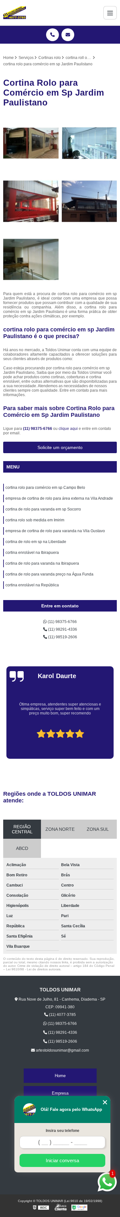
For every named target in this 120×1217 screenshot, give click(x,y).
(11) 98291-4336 (62, 629)
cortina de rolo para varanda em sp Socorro (43, 509)
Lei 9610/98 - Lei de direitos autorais (33, 969)
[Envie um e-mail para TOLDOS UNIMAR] (67, 34)
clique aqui (68, 428)
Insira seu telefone (62, 1130)
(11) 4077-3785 (62, 1014)
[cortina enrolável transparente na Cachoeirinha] (89, 201)
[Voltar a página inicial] (14, 12)
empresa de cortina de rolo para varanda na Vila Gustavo (55, 531)
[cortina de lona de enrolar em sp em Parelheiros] (31, 143)
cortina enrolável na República (32, 585)
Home (60, 1075)
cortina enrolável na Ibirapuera (32, 552)
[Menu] (110, 13)
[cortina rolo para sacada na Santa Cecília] (89, 143)
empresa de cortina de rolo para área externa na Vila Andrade (59, 498)
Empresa (60, 1093)
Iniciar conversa (62, 1160)
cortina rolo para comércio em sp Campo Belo (45, 487)
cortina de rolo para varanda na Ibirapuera (42, 563)
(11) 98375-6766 (38, 428)
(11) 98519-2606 (62, 637)
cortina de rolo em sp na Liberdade (35, 542)
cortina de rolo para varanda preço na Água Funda (49, 574)
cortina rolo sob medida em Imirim (34, 520)
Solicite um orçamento (60, 447)
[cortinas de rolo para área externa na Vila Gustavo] (31, 201)
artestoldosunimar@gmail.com (62, 1050)
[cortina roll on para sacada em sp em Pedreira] (31, 259)
